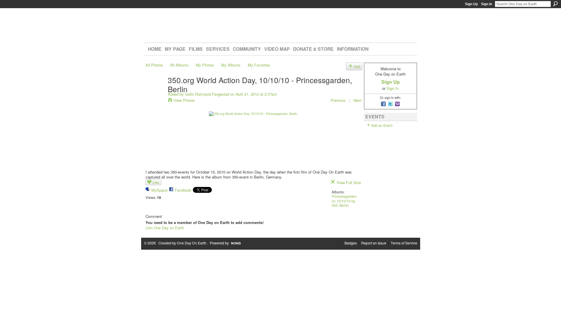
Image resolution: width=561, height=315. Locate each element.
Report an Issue (373, 243)
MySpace (159, 190)
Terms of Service (404, 243)
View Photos (184, 100)
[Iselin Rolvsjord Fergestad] (155, 91)
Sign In (486, 4)
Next (357, 100)
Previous (338, 100)
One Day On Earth (191, 243)
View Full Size (349, 182)
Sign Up (471, 4)
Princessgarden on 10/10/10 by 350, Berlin (344, 201)
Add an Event (381, 125)
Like (156, 182)
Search (555, 3)
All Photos (154, 65)
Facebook (183, 190)
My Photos (205, 65)
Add (357, 66)
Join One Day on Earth (165, 227)
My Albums (230, 65)
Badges (350, 243)
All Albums (179, 65)
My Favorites (259, 65)
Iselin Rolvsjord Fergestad (207, 94)
